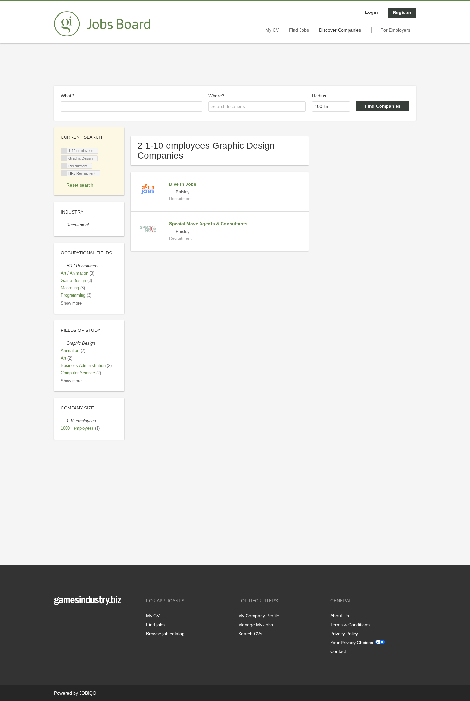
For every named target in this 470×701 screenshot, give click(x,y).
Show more (71, 303)
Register (402, 12)
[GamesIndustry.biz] (102, 24)
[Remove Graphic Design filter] (64, 343)
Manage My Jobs (255, 624)
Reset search (80, 185)
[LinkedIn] (78, 618)
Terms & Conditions (350, 624)
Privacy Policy (344, 633)
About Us (339, 615)
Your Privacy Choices (351, 642)
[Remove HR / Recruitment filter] (64, 266)
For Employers (395, 30)
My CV (272, 30)
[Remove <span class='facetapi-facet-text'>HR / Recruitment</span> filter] (64, 173)
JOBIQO (87, 693)
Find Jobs (299, 30)
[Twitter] (69, 618)
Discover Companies (340, 30)
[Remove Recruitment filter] (64, 225)
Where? (216, 95)
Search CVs (250, 633)
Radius (319, 95)
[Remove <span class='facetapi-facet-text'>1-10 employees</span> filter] (64, 151)
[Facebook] (58, 618)
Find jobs (155, 624)
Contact (338, 651)
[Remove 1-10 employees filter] (64, 421)
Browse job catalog (165, 633)
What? (67, 95)
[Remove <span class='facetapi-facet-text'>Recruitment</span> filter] (64, 166)
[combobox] (131, 106)
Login (371, 12)
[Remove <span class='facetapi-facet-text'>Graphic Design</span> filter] (64, 158)
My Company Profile (258, 615)
